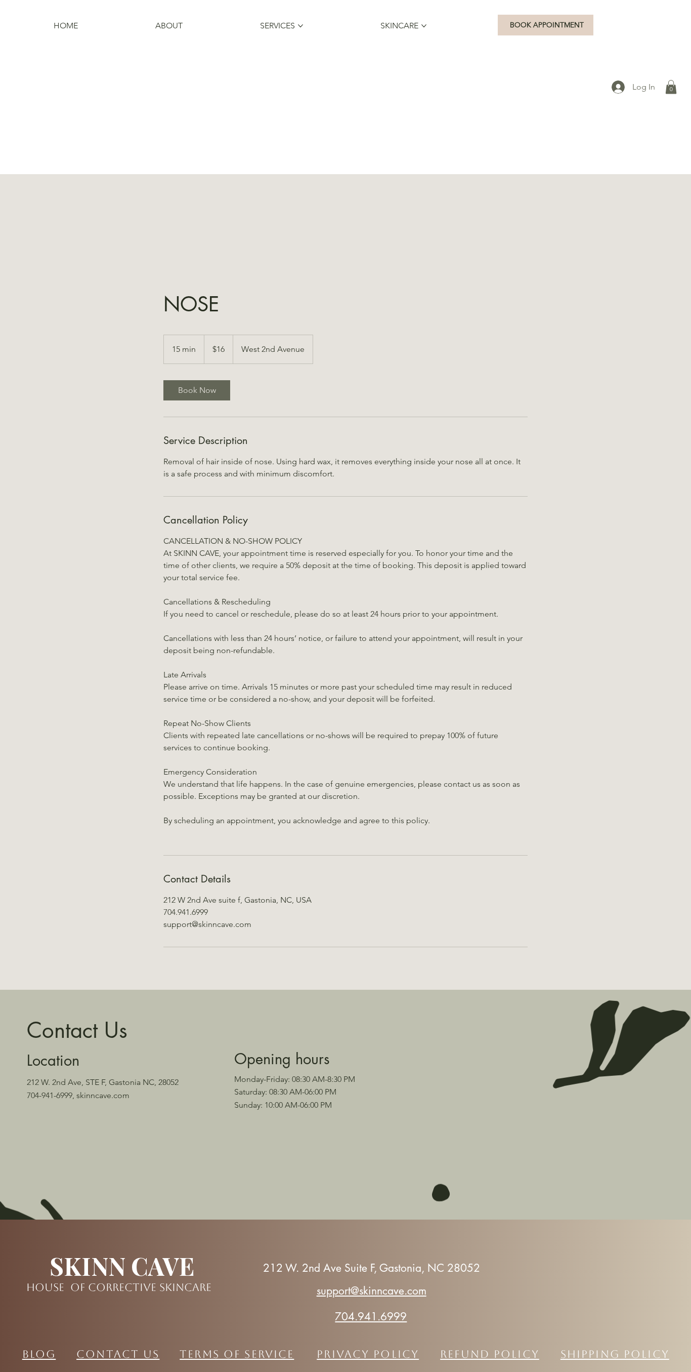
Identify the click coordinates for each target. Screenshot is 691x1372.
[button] (671, 87)
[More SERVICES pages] (300, 25)
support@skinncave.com (371, 1291)
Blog (39, 1354)
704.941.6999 (371, 1316)
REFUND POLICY (489, 1354)
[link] (196, 390)
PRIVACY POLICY (368, 1354)
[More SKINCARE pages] (423, 25)
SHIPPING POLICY (614, 1354)
